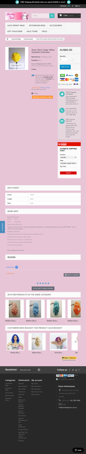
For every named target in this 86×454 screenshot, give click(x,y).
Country (62, 154)
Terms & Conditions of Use (22, 420)
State (61, 160)
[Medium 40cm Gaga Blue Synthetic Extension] (56, 309)
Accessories (56, 25)
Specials (21, 383)
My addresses (35, 389)
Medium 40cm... (10, 320)
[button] (72, 275)
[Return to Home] (7, 39)
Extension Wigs (37, 25)
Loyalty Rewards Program (21, 406)
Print (36, 93)
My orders (34, 383)
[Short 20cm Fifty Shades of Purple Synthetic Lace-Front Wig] (58, 341)
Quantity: (63, 56)
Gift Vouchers (14, 31)
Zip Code (63, 166)
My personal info (36, 392)
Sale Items (32, 31)
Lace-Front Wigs (16, 25)
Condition (34, 60)
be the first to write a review (43, 288)
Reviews (11, 257)
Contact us (21, 392)
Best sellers (22, 389)
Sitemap (21, 441)
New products (22, 386)
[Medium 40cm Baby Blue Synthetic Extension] (35, 309)
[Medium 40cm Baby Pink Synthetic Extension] (14, 309)
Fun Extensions (28, 39)
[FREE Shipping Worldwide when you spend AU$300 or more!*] (43, 2)
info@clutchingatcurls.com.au (68, 407)
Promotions (22, 416)
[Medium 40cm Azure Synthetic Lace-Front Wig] (15, 341)
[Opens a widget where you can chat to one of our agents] (78, 450)
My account (36, 380)
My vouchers (35, 394)
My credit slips (36, 386)
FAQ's (44, 31)
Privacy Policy (23, 429)
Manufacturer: (35, 57)
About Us (21, 394)
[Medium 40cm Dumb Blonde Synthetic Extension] (37, 341)
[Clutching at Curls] (16, 16)
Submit (68, 173)
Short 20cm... (59, 352)
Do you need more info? (38, 89)
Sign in (77, 6)
